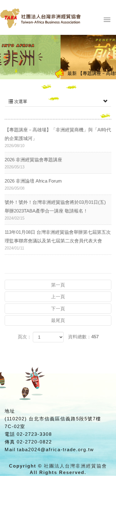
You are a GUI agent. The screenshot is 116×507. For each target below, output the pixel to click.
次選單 (20, 101)
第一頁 (58, 284)
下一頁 (58, 308)
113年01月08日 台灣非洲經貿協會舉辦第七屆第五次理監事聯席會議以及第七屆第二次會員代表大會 (58, 239)
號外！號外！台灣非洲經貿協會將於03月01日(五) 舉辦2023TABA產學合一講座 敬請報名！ (55, 210)
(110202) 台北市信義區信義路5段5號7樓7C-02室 (53, 422)
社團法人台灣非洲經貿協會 (51, 21)
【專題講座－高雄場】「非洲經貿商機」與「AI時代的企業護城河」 (58, 137)
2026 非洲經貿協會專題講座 (33, 163)
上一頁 (58, 296)
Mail (10, 449)
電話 (10, 434)
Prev (8, 57)
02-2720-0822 (34, 441)
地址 (10, 411)
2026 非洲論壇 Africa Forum (33, 184)
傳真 (10, 441)
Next (108, 57)
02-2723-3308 (34, 434)
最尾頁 (58, 320)
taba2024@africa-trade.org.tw (55, 449)
